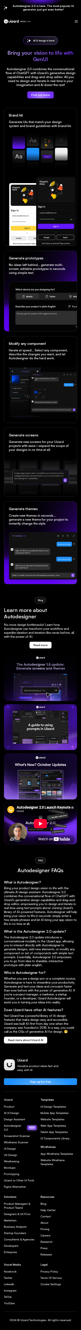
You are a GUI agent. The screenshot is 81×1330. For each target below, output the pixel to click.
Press (44, 1248)
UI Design (10, 1148)
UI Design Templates (53, 1106)
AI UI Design (11, 1113)
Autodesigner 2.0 (19, 1127)
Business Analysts (15, 1226)
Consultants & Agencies (19, 1239)
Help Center (48, 1210)
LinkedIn (9, 1284)
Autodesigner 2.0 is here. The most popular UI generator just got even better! (43, 7)
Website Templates (52, 1119)
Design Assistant (14, 1119)
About (44, 1222)
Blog (43, 1203)
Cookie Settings (50, 1284)
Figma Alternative (15, 1186)
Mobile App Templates (54, 1113)
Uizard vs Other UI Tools (19, 1180)
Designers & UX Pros (17, 1214)
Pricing (44, 1229)
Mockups (10, 1167)
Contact (45, 1216)
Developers (11, 1245)
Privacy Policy (49, 1271)
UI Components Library (55, 1138)
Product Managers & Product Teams (17, 1205)
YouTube (9, 1303)
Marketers (10, 1220)
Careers (45, 1235)
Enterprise (10, 1252)
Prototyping (11, 1174)
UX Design (10, 1155)
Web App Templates (53, 1125)
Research (46, 1241)
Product (9, 1106)
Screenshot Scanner (17, 1136)
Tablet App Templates (54, 1132)
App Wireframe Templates (56, 1153)
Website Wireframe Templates (52, 1162)
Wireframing (11, 1161)
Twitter (8, 1277)
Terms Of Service (51, 1277)
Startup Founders (15, 1233)
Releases (46, 1254)
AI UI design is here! (44, 40)
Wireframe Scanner (16, 1142)
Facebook (10, 1271)
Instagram (10, 1290)
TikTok (8, 1296)
